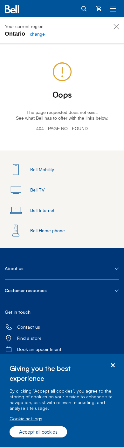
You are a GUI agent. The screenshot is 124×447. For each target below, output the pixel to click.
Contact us (28, 327)
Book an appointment (39, 349)
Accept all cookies (38, 432)
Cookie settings (26, 418)
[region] (62, 400)
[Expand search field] (84, 8)
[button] (62, 268)
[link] (37, 34)
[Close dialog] (112, 365)
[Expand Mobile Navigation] (113, 8)
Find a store (29, 338)
